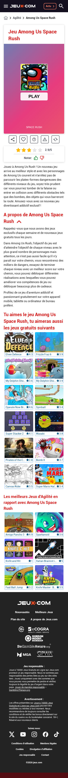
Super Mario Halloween (46, 486)
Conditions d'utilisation (22, 743)
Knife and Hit (13, 561)
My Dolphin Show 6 (46, 380)
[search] (61, 6)
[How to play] (34, 139)
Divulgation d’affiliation (41, 749)
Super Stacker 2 (15, 433)
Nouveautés (22, 612)
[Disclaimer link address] (39, 630)
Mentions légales (48, 743)
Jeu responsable (27, 755)
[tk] (56, 734)
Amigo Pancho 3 (15, 534)
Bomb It (40, 460)
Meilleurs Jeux (44, 612)
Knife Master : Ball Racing (46, 587)
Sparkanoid (42, 534)
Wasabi (40, 433)
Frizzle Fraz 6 (43, 354)
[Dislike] (42, 158)
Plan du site (18, 619)
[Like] (36, 158)
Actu (48, 6)
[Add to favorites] (23, 139)
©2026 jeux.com (34, 762)
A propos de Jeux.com (44, 619)
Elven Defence (13, 354)
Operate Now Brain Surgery (16, 407)
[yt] (23, 734)
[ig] (34, 734)
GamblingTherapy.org (19, 690)
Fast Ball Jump (14, 587)
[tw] (12, 734)
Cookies (20, 749)
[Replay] (55, 139)
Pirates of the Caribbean (16, 460)
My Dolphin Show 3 (16, 380)
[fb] (45, 734)
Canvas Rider (13, 486)
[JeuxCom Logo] (22, 6)
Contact (45, 755)
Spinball (41, 407)
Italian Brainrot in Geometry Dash (46, 561)
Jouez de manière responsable (30, 687)
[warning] (45, 139)
